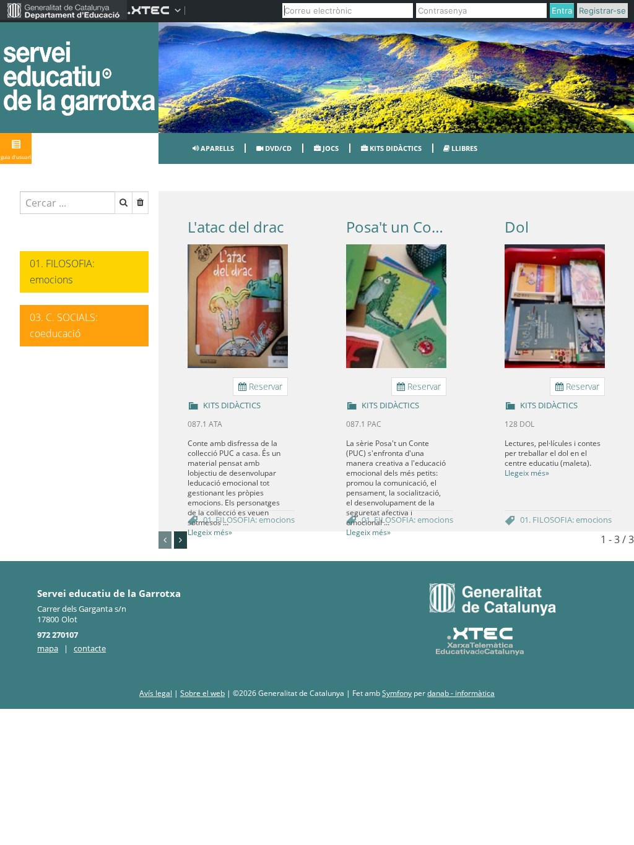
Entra (562, 10)
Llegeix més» (210, 532)
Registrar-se (602, 10)
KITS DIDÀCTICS (395, 148)
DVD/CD (277, 148)
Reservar (264, 386)
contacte (90, 648)
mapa (47, 648)
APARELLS (216, 148)
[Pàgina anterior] (165, 540)
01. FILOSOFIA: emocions (249, 519)
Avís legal (155, 693)
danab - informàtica (461, 693)
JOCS (330, 148)
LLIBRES (463, 148)
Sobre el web (202, 693)
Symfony (397, 693)
